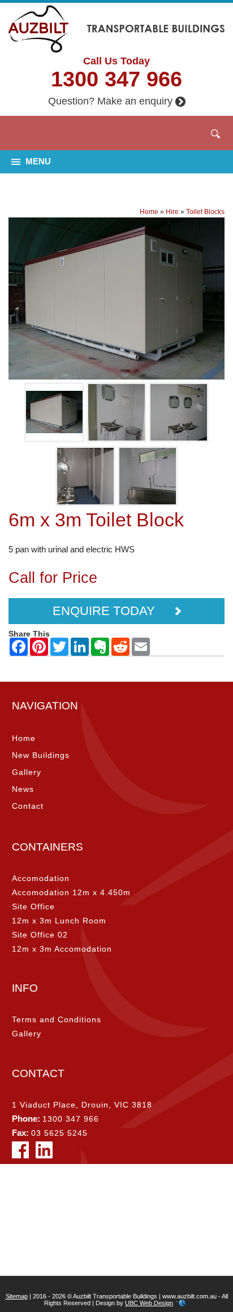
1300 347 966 (116, 79)
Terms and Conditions (56, 1019)
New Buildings (41, 755)
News (23, 789)
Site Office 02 (40, 934)
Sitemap (17, 1296)
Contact (28, 805)
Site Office (33, 906)
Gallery (26, 772)
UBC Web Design (149, 1303)
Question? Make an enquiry (110, 101)
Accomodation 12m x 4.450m (71, 892)
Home (149, 212)
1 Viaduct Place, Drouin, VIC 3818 (82, 1104)
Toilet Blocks (205, 212)
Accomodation (41, 878)
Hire (172, 212)
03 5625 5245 (59, 1132)
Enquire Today (105, 611)
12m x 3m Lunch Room (59, 920)
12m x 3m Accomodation (62, 948)
